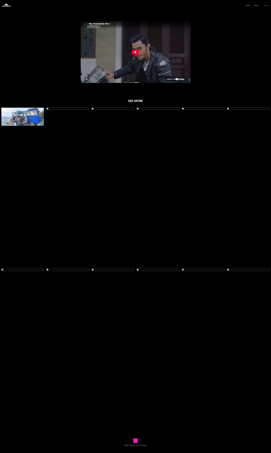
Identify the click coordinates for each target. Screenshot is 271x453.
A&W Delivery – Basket (203, 348)
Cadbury (248, 187)
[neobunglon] (6, 5)
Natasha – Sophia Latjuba (203, 187)
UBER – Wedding (158, 348)
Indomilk (67, 119)
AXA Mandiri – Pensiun (112, 348)
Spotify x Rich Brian (67, 348)
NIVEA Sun (22, 117)
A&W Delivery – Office (248, 348)
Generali (112, 121)
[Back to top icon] (135, 440)
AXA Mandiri (158, 187)
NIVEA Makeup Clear (22, 348)
